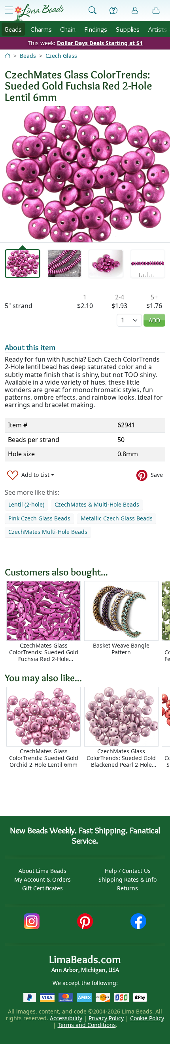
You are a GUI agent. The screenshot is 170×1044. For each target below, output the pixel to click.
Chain (68, 29)
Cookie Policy (147, 1018)
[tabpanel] (85, 174)
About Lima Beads (42, 870)
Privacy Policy (106, 1018)
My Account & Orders (42, 879)
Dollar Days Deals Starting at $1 (100, 43)
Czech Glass (61, 55)
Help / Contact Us (128, 870)
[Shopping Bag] (156, 10)
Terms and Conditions (87, 1025)
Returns (127, 888)
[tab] (22, 263)
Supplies (128, 29)
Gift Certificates (42, 888)
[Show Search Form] (92, 10)
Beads (13, 29)
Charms (41, 29)
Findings (95, 29)
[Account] (135, 10)
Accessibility (66, 1018)
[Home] (7, 55)
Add (154, 320)
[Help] (113, 10)
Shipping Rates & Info (127, 879)
